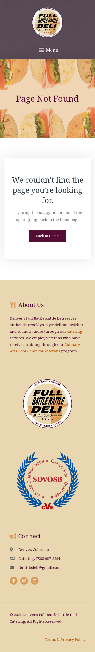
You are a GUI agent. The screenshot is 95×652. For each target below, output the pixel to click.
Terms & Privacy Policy (65, 639)
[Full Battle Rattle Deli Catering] (47, 20)
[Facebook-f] (14, 581)
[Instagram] (24, 581)
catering (74, 331)
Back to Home (47, 235)
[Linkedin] (34, 581)
